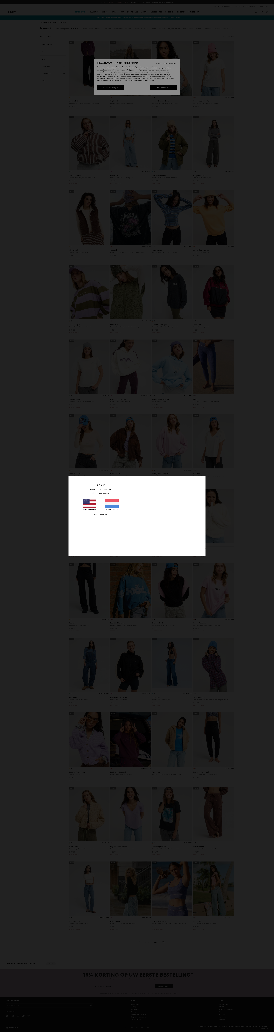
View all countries (100, 515)
